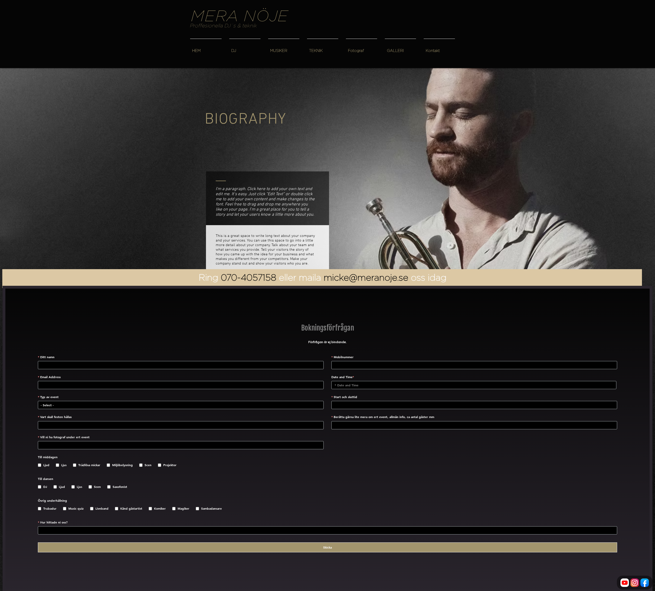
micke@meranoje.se (366, 277)
